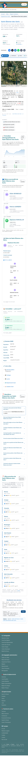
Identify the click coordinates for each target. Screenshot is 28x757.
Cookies (3, 735)
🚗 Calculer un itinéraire (8, 127)
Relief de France (5, 651)
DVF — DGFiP (8, 332)
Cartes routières (5, 681)
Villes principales (5, 668)
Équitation (4, 705)
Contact (3, 737)
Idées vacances (5, 713)
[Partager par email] (21, 50)
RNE (7, 301)
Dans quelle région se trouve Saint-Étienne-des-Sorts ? (13, 423)
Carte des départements (7, 642)
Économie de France (6, 718)
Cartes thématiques (6, 722)
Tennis (3, 698)
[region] (14, 74)
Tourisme (4, 711)
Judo (3, 702)
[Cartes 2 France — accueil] (4, 5)
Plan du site (4, 739)
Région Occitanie (14, 14)
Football (3, 696)
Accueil (3, 14)
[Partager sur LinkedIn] (15, 50)
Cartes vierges (5, 646)
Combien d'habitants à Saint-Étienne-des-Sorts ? (12, 428)
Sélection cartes (5, 638)
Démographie (5, 670)
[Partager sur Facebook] (9, 50)
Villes (7, 14)
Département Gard (5, 16)
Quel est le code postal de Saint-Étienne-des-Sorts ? (12, 408)
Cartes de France (15, 619)
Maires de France (5, 659)
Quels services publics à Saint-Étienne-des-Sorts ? (13, 453)
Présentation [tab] (5, 55)
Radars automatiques (6, 683)
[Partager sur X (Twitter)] (12, 50)
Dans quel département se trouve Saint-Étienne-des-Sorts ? (12, 418)
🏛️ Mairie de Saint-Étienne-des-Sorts (11, 121)
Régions (3, 664)
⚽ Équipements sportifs (8, 124)
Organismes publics (6, 661)
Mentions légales (16, 626)
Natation (3, 700)
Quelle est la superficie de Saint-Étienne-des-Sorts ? (13, 443)
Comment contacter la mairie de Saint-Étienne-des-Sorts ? (11, 464)
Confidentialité (5, 733)
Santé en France (5, 720)
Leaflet (3, 85)
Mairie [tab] (20, 55)
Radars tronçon (5, 687)
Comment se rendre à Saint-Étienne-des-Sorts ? (12, 459)
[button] (14, 74)
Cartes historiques (6, 649)
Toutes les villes (5, 657)
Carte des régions (6, 640)
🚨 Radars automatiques (8, 129)
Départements (5, 666)
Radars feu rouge (6, 685)
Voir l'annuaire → (19, 44)
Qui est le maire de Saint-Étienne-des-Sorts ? (13, 438)
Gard (17, 92)
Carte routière (5, 679)
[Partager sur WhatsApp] (18, 50)
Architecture (4, 715)
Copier (23, 611)
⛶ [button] (25, 67)
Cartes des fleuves (6, 644)
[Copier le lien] (24, 50)
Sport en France (5, 694)
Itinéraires (4, 676)
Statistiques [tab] (13, 55)
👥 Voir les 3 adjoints (7, 259)
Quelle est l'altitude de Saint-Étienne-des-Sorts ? (12, 448)
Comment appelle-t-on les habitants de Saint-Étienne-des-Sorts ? (12, 433)
